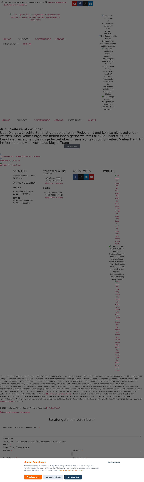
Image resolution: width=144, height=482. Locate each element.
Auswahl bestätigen (53, 477)
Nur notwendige (73, 477)
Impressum (79, 470)
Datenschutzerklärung (66, 470)
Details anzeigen (114, 462)
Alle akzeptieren (33, 477)
